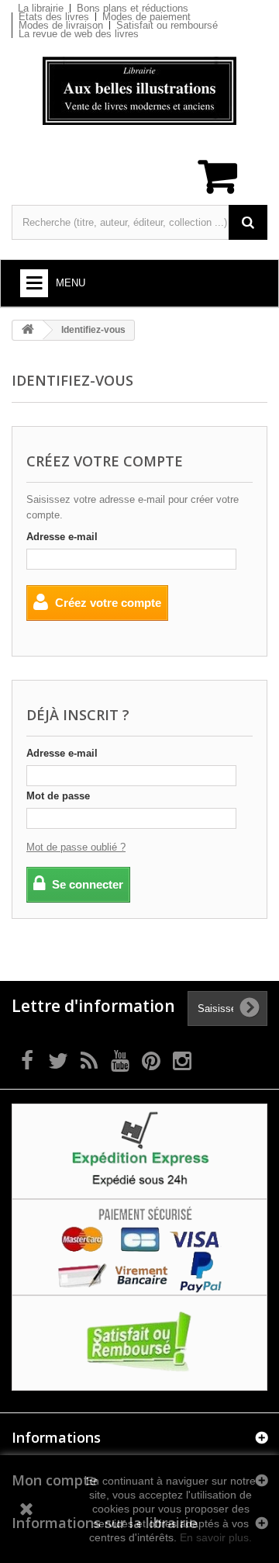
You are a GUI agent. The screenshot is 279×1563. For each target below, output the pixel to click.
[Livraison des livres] (139, 1150)
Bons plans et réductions (132, 8)
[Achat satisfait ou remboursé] (139, 1342)
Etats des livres (54, 17)
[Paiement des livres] (139, 1247)
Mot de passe (58, 796)
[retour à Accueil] (28, 330)
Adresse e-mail (62, 536)
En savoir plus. (216, 1537)
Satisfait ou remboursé (167, 25)
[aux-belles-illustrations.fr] (139, 91)
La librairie (41, 8)
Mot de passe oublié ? (76, 847)
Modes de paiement (146, 17)
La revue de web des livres (79, 34)
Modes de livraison (61, 25)
